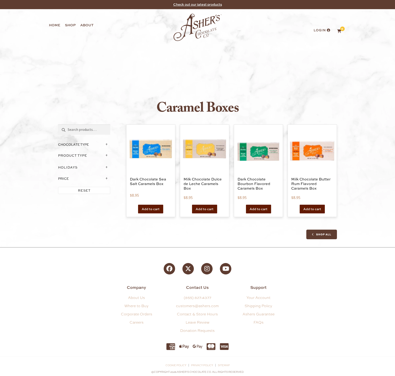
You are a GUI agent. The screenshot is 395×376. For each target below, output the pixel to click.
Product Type (72, 155)
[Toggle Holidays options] (106, 167)
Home (54, 25)
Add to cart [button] (151, 209)
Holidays (67, 167)
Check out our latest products (197, 4)
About (86, 25)
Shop (70, 25)
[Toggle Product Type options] (106, 155)
